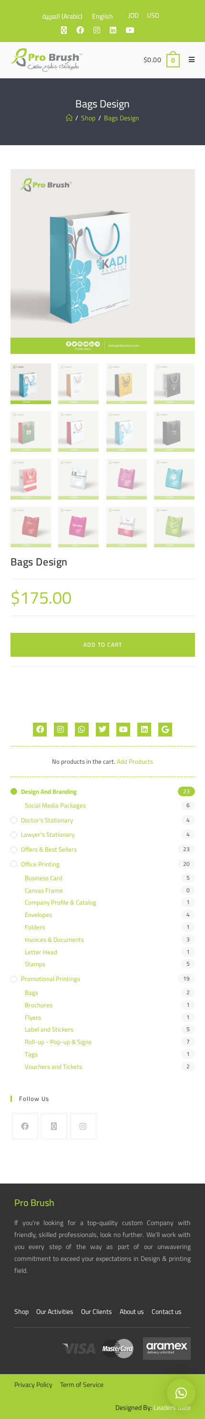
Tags (31, 1054)
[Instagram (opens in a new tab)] (101, 30)
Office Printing (40, 864)
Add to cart (102, 644)
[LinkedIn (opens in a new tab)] (118, 30)
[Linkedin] (144, 729)
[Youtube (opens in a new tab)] (135, 30)
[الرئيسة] (69, 118)
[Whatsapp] (82, 729)
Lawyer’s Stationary (47, 835)
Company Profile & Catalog (60, 902)
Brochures (38, 1005)
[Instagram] (61, 729)
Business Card (43, 878)
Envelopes (38, 915)
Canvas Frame (44, 891)
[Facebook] (40, 729)
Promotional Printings (50, 979)
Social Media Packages (55, 805)
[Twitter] (103, 729)
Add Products (135, 761)
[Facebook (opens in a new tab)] (84, 30)
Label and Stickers (49, 1029)
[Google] (165, 729)
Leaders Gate (172, 1407)
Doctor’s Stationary (47, 820)
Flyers (33, 1018)
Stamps (35, 964)
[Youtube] (123, 729)
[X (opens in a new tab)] (68, 30)
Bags (31, 993)
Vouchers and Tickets (53, 1067)
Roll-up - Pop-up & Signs (58, 1042)
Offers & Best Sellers (49, 849)
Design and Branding (49, 792)
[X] (54, 1126)
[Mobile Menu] (188, 59)
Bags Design (121, 118)
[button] (181, 1393)
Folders (35, 927)
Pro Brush (34, 1202)
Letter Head (41, 952)
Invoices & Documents (54, 940)
